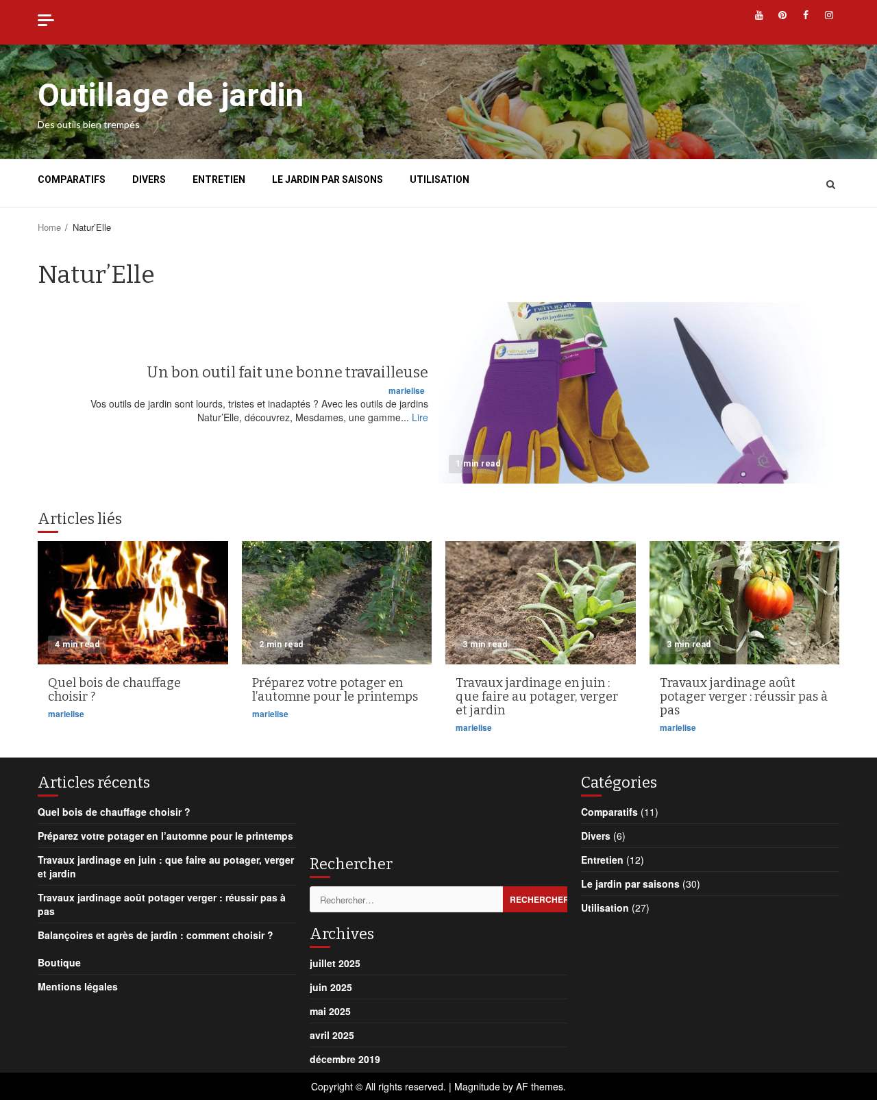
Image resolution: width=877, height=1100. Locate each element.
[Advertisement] (419, 805)
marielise (406, 390)
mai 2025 (330, 1011)
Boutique (59, 962)
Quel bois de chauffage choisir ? (133, 602)
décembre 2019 (345, 1059)
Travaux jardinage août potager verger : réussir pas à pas (745, 602)
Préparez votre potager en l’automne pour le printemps (337, 602)
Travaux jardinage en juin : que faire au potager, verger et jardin (540, 602)
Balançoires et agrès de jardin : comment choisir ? (155, 935)
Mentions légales (78, 986)
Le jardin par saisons (327, 179)
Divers (149, 179)
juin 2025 (331, 987)
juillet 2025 (335, 963)
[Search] (830, 184)
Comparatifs (72, 179)
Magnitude (477, 1086)
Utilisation (439, 179)
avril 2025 (332, 1035)
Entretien (219, 179)
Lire (420, 417)
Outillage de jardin (171, 95)
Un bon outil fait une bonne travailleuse (638, 393)
